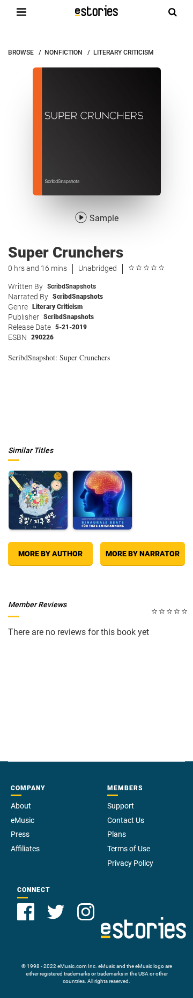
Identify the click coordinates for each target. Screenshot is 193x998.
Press (20, 834)
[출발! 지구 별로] (38, 500)
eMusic (22, 820)
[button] (21, 11)
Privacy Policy (130, 863)
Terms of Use (128, 848)
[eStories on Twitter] (56, 912)
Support (120, 806)
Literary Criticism (57, 307)
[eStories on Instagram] (86, 912)
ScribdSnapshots (71, 286)
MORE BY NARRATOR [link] (143, 553)
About (21, 806)
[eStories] (96, 10)
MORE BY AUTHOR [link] (50, 553)
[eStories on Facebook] (26, 912)
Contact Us (125, 820)
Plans (116, 834)
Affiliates (25, 848)
